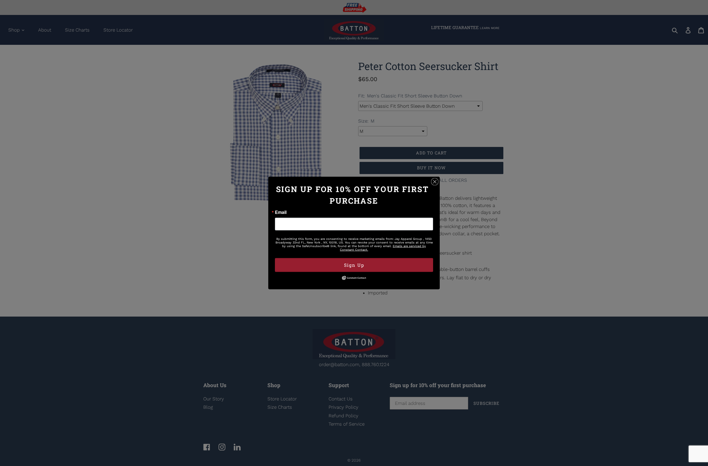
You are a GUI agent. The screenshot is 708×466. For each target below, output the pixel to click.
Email (281, 212)
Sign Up (354, 265)
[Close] (434, 181)
